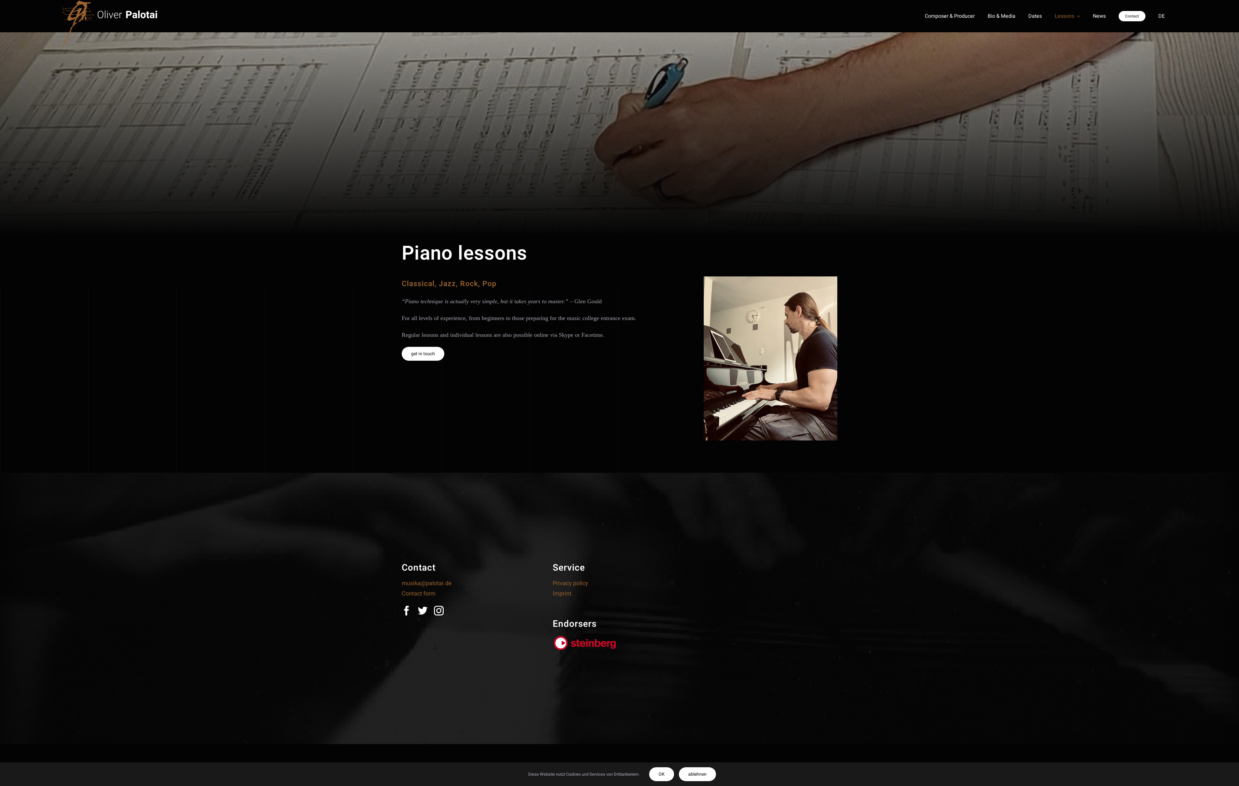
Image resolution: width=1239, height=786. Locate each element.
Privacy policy (570, 583)
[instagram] (439, 610)
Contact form (419, 593)
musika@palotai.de (427, 583)
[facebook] (406, 610)
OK (662, 774)
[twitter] (423, 610)
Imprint (562, 593)
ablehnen (697, 774)
